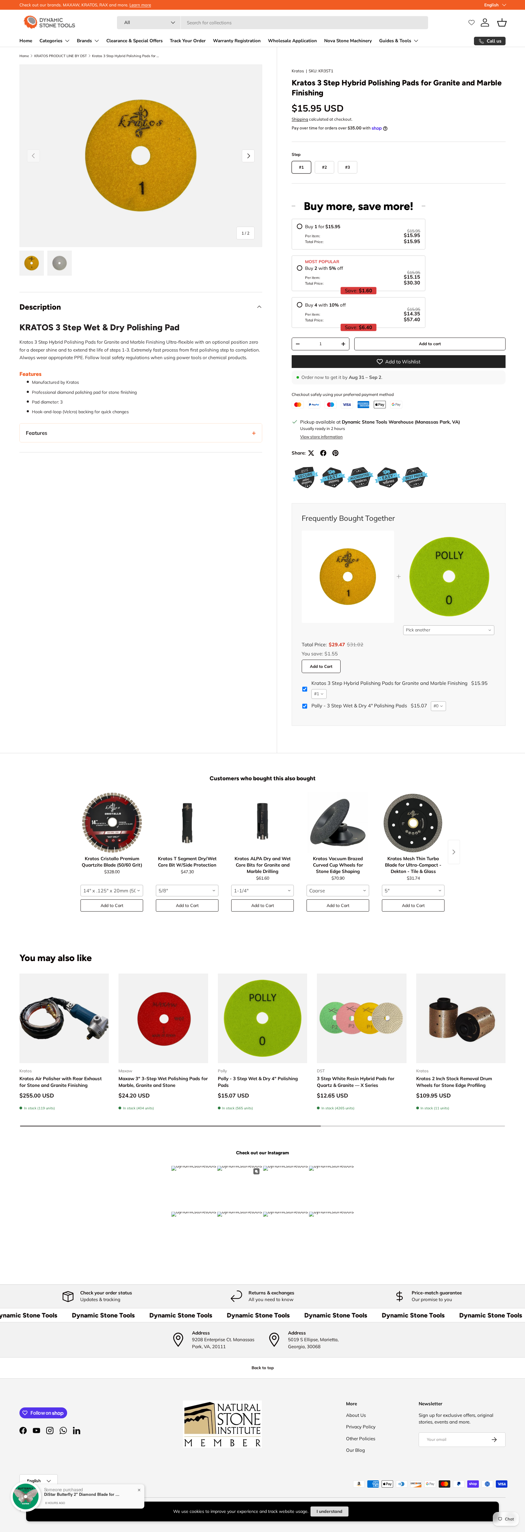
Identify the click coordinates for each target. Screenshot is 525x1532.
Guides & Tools (395, 41)
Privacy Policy (361, 1427)
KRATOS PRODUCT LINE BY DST (60, 56)
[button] (502, 22)
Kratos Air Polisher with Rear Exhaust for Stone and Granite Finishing (60, 1082)
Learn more (140, 4)
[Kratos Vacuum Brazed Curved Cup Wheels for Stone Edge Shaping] (338, 822)
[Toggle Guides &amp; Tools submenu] (416, 40)
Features (36, 433)
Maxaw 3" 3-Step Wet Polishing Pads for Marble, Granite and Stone (163, 1082)
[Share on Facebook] (323, 453)
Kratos (298, 70)
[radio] (358, 234)
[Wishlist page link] (471, 22)
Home (25, 41)
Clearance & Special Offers (134, 41)
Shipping (300, 119)
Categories (50, 41)
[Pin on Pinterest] (335, 453)
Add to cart (430, 343)
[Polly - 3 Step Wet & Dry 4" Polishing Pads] (262, 1018)
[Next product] (454, 852)
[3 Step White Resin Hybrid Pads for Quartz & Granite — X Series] (361, 1018)
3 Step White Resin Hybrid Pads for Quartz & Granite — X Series (355, 1082)
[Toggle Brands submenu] (96, 40)
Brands (84, 41)
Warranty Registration (237, 41)
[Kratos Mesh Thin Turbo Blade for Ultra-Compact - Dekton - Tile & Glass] (413, 822)
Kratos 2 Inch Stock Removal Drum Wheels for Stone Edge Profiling (454, 1082)
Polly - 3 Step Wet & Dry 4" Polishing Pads (258, 1082)
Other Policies (360, 1438)
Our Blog (355, 1450)
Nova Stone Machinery (348, 41)
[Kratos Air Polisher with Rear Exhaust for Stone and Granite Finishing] (64, 1018)
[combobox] (272, 22)
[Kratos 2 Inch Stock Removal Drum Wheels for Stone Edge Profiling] (461, 1018)
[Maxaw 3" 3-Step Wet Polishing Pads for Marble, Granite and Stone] (163, 1018)
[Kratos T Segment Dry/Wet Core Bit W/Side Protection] (187, 822)
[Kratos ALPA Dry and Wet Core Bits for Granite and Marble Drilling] (262, 822)
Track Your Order (188, 41)
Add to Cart (321, 666)
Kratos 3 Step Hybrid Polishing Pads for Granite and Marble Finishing (126, 56)
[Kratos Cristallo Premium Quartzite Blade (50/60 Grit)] (112, 822)
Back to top (263, 1367)
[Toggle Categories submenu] (67, 40)
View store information (321, 436)
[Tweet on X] (311, 453)
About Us (356, 1415)
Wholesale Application (292, 41)
